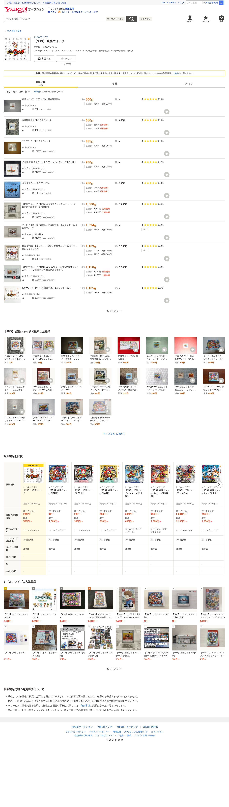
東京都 (37, 92)
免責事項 (85, 705)
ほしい (68, 58)
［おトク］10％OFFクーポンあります (79, 12)
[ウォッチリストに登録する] (39, 480)
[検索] (221, 3)
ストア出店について (105, 735)
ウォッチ (205, 21)
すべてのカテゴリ (115, 19)
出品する (46, 58)
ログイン (52, 12)
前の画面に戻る (14, 31)
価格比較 (40, 84)
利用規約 (117, 732)
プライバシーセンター (99, 732)
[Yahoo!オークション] (25, 8)
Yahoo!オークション (82, 726)
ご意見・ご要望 (124, 735)
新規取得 (69, 8)
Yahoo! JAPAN (168, 2)
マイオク (190, 21)
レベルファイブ (41, 37)
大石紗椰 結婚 (211, 3)
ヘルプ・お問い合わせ (145, 735)
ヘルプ (181, 2)
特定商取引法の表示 (83, 735)
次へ (219, 484)
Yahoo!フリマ (104, 726)
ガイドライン (157, 732)
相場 (114, 83)
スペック (188, 83)
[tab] (41, 83)
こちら (176, 73)
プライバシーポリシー (76, 732)
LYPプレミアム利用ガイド (136, 732)
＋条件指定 (145, 19)
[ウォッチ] (166, 111)
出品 (221, 21)
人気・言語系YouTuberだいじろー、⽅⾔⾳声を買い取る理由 (37, 3)
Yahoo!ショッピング (127, 726)
